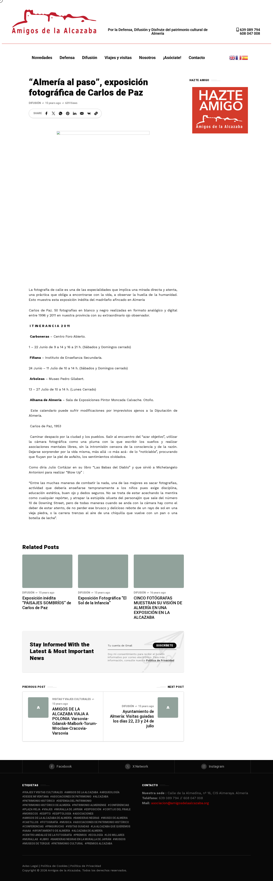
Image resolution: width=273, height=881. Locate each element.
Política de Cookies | (55, 866)
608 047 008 (250, 33)
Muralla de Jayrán (69, 809)
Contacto (197, 57)
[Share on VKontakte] (88, 113)
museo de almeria (115, 818)
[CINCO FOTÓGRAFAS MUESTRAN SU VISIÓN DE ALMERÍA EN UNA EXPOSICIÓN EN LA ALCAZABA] (159, 571)
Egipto (46, 814)
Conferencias (34, 826)
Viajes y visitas (118, 57)
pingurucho (55, 826)
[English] (232, 57)
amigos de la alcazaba (82, 792)
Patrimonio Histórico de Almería (47, 805)
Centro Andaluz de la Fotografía (48, 835)
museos (120, 839)
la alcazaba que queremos (111, 826)
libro (45, 839)
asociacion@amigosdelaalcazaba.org (180, 803)
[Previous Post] (38, 707)
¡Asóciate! (172, 57)
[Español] (245, 57)
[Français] (239, 57)
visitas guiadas (78, 826)
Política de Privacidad (160, 660)
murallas (31, 839)
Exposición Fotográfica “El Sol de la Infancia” (102, 600)
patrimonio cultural (68, 844)
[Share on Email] (81, 113)
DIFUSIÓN (35, 103)
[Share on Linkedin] (74, 113)
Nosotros (147, 57)
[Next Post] (168, 707)
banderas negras (87, 818)
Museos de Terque (37, 844)
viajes (48, 809)
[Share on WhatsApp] (60, 113)
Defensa (67, 57)
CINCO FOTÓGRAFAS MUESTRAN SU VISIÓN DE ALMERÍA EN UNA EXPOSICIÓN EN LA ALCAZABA (158, 607)
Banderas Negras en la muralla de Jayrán (81, 839)
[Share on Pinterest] (67, 113)
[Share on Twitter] (53, 113)
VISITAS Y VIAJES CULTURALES (71, 699)
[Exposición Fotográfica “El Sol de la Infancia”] (103, 571)
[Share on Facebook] (46, 113)
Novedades (42, 57)
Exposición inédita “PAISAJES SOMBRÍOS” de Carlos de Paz (46, 603)
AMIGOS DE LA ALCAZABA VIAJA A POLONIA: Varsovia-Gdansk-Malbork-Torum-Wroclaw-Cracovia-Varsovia (74, 721)
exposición (93, 809)
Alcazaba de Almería (88, 831)
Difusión (89, 57)
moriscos (31, 814)
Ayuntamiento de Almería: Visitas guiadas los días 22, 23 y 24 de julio (132, 719)
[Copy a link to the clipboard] (96, 113)
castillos (31, 822)
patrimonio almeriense (90, 805)
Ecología (96, 835)
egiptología (62, 814)
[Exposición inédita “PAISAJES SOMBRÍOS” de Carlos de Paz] (47, 571)
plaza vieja (32, 809)
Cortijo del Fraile (118, 809)
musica (66, 822)
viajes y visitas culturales (43, 792)
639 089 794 (249, 29)
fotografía (50, 822)
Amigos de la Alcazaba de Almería (48, 818)
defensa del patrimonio (75, 801)
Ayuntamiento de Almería (52, 831)
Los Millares (115, 835)
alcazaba (101, 797)
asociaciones (83, 814)
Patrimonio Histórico (39, 801)
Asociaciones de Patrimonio (71, 797)
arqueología (110, 792)
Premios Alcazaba (99, 844)
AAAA (27, 831)
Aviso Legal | (31, 866)
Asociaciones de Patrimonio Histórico (102, 822)
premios (81, 835)
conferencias (119, 805)
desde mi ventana (36, 797)
